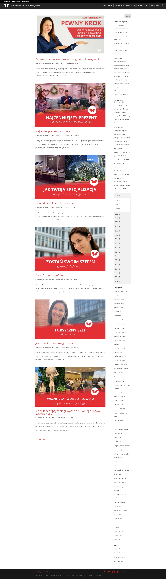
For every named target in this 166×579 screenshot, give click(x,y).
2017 (117, 247)
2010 (117, 277)
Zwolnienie (117, 539)
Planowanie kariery (119, 400)
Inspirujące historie (119, 348)
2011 (117, 272)
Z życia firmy (118, 527)
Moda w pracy (118, 373)
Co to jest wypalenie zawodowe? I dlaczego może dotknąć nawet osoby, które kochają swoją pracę (121, 32)
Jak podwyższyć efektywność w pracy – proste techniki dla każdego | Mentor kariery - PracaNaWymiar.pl (122, 134)
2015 (117, 256)
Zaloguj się (117, 549)
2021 (117, 230)
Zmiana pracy (118, 535)
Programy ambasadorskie (122, 446)
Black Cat (117, 152)
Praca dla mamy (119, 421)
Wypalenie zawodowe (120, 523)
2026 (117, 194)
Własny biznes (118, 514)
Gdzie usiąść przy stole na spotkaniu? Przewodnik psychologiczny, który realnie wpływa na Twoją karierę (122, 80)
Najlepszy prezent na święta (52, 131)
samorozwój (118, 474)
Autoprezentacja (119, 299)
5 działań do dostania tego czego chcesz (121, 144)
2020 (117, 234)
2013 (117, 264)
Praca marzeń (118, 425)
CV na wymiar (119, 5)
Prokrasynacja (118, 450)
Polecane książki (119, 405)
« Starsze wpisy (40, 439)
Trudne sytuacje (119, 506)
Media (110, 5)
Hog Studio (128, 571)
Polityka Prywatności (43, 572)
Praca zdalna (118, 433)
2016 (117, 251)
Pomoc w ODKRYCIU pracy (122, 409)
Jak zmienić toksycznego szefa (54, 343)
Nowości (116, 377)
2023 (117, 222)
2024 (117, 217)
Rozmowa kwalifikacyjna (121, 470)
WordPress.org (118, 561)
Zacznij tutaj (155, 5)
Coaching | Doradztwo (121, 328)
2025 (117, 213)
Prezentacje (117, 437)
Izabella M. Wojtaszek (53, 63)
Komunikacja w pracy (120, 364)
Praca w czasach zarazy (121, 429)
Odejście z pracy (119, 381)
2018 (117, 243)
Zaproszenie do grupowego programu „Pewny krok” (67, 59)
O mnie (103, 5)
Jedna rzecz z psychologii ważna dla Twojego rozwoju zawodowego (68, 412)
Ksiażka (140, 5)
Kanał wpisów (118, 553)
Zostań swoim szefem (49, 275)
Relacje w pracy (118, 466)
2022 (117, 226)
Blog (146, 5)
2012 (117, 268)
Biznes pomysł (118, 320)
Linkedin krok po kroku (121, 368)
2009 (117, 281)
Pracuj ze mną (130, 5)
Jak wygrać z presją (120, 188)
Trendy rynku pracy (119, 502)
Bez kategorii (74, 63)
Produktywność (118, 441)
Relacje (116, 462)
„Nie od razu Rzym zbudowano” (55, 203)
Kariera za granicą (119, 360)
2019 (117, 239)
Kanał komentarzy (119, 557)
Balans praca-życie (119, 307)
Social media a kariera (120, 478)
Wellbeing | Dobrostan (121, 510)
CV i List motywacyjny (120, 332)
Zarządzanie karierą (120, 531)
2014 (117, 260)
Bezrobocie (117, 316)
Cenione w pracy (119, 324)
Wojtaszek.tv (118, 519)
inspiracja (117, 344)
